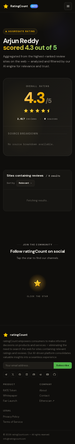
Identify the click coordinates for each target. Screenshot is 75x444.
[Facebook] (20, 374)
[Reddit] (40, 374)
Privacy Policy (11, 416)
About (43, 390)
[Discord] (34, 374)
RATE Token (10, 390)
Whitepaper (10, 395)
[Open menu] (68, 6)
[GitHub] (54, 374)
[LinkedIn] (27, 374)
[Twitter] (13, 374)
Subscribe (62, 365)
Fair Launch (10, 400)
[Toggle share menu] (37, 283)
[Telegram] (6, 374)
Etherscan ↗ (46, 400)
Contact (44, 395)
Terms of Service (13, 422)
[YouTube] (47, 374)
